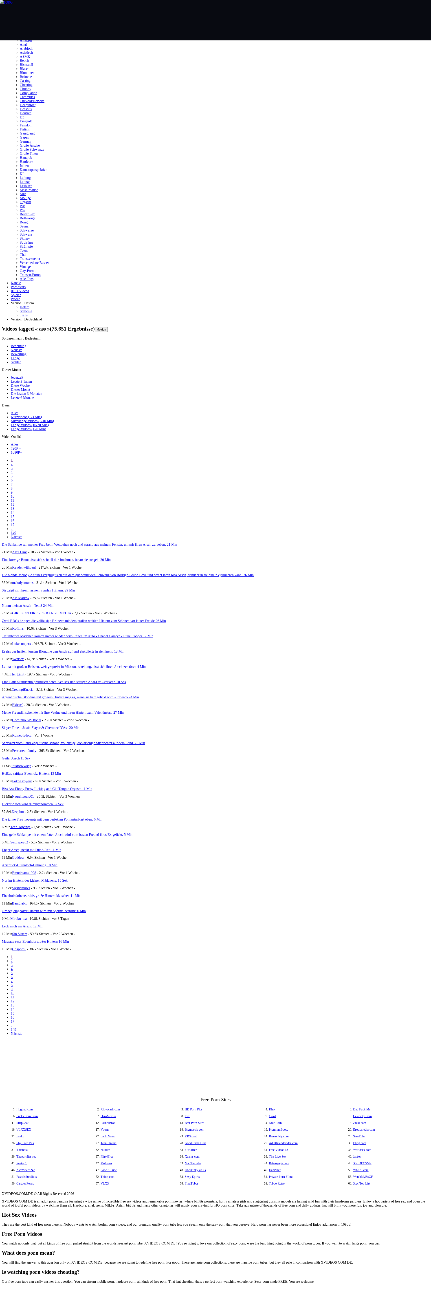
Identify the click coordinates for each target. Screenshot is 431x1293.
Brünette (26, 77)
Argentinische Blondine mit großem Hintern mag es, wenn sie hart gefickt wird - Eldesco (70, 697)
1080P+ (16, 452)
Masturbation (29, 190)
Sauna (24, 226)
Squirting (26, 242)
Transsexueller (30, 258)
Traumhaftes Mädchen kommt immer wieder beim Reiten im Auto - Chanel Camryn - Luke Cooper (77, 636)
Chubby (25, 89)
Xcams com (192, 1156)
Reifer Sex (27, 214)
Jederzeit (17, 377)
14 (12, 512)
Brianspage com (279, 1163)
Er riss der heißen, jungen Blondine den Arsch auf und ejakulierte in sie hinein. (63, 651)
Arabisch (26, 48)
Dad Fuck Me (361, 1109)
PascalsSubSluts (26, 1176)
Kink (272, 1109)
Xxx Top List (361, 1183)
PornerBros (108, 1123)
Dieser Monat (20, 389)
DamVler (275, 1170)
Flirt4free (191, 1150)
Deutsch (25, 113)
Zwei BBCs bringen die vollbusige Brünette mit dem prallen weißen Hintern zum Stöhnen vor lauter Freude (84, 621)
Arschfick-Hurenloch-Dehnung (29, 865)
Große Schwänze (32, 149)
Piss (22, 206)
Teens (24, 250)
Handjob (26, 157)
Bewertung (18, 354)
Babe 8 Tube (109, 1170)
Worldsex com (362, 1150)
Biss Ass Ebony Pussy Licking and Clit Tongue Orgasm (47, 789)
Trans (24, 315)
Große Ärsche (30, 145)
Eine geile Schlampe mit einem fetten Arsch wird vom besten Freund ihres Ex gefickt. (67, 834)
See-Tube (359, 1136)
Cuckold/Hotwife (32, 101)
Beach (24, 60)
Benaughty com (279, 1136)
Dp (22, 117)
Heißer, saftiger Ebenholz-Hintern (31, 773)
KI (22, 174)
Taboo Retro (277, 1183)
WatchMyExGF (363, 1176)
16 (12, 521)
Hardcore (26, 161)
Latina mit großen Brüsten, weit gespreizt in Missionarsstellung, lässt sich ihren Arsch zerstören (74, 667)
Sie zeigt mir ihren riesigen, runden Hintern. (38, 590)
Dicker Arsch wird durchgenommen (33, 804)
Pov (22, 210)
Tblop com (107, 1176)
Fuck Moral (108, 1136)
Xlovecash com (110, 1109)
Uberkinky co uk (195, 1170)
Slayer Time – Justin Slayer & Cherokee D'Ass (40, 728)
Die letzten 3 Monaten (26, 393)
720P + (16, 448)
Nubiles (105, 1150)
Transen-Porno (30, 275)
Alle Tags (26, 279)
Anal (23, 44)
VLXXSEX (23, 1129)
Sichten (16, 362)
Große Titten (29, 153)
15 (12, 517)
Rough (24, 222)
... (12, 529)
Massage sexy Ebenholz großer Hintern (35, 941)
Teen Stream (109, 1143)
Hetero (24, 307)
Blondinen (27, 73)
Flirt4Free (107, 1156)
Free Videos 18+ (279, 1150)
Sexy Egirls (192, 1176)
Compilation (28, 93)
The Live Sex (277, 1156)
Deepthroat (27, 105)
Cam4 (272, 1116)
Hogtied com (24, 1109)
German (25, 141)
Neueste (16, 350)
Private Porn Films (281, 1176)
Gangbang (27, 133)
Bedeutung (18, 346)
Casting (25, 81)
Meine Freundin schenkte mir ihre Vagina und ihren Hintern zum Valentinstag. (63, 712)
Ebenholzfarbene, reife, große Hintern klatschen (41, 896)
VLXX (105, 1183)
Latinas (25, 182)
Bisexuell (26, 64)
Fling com (359, 1143)
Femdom (26, 125)
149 (13, 533)
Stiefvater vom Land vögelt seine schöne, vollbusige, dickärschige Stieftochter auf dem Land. (73, 743)
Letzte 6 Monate (22, 397)
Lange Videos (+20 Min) (28, 429)
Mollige (25, 198)
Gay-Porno (27, 271)
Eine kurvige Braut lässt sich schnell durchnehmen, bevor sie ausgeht (56, 560)
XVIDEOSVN (362, 1163)
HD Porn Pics (193, 1109)
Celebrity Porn (362, 1116)
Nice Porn (275, 1123)
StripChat (22, 1123)
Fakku (20, 1136)
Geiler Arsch (16, 758)
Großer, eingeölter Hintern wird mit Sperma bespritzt (44, 911)
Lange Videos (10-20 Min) (30, 425)
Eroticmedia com (364, 1129)
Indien (24, 166)
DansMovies (108, 1116)
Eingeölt (26, 121)
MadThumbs (193, 1163)
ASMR (25, 56)
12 (12, 504)
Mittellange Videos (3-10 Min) (32, 421)
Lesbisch (26, 186)
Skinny (25, 238)
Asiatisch (26, 52)
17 (12, 525)
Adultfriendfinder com (283, 1143)
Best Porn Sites (194, 1123)
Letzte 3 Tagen (21, 381)
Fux (187, 1116)
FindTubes (191, 1183)
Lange (15, 358)
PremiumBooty (278, 1129)
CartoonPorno (25, 1183)
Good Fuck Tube (195, 1143)
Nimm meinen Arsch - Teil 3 (27, 605)
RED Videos (20, 291)
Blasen (24, 69)
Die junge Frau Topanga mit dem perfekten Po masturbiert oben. (52, 819)
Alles (14, 413)
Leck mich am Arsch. (22, 926)
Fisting (24, 129)
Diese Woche (20, 385)
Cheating (26, 85)
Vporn (105, 1129)
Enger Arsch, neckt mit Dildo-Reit (31, 850)
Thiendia (22, 1150)
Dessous (26, 109)
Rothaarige (27, 218)
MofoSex (106, 1163)
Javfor (357, 1156)
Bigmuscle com (194, 1129)
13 (12, 508)
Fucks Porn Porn (27, 1116)
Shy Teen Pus (25, 1143)
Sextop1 (21, 1163)
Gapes (24, 137)
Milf (23, 194)
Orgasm (25, 202)
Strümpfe (26, 246)
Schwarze (27, 230)
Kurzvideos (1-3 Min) (26, 417)
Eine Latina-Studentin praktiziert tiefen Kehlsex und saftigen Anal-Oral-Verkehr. (64, 682)
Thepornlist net (26, 1156)
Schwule (26, 234)
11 (12, 500)
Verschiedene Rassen (35, 263)
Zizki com (359, 1123)
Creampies (27, 97)
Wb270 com (361, 1170)
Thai (23, 254)
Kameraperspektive (33, 170)
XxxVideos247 (25, 1170)
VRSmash (191, 1136)
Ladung (25, 178)
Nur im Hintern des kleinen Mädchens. (35, 880)
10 (12, 496)
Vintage (25, 267)
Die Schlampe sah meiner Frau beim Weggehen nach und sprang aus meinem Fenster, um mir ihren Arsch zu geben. (89, 544)
